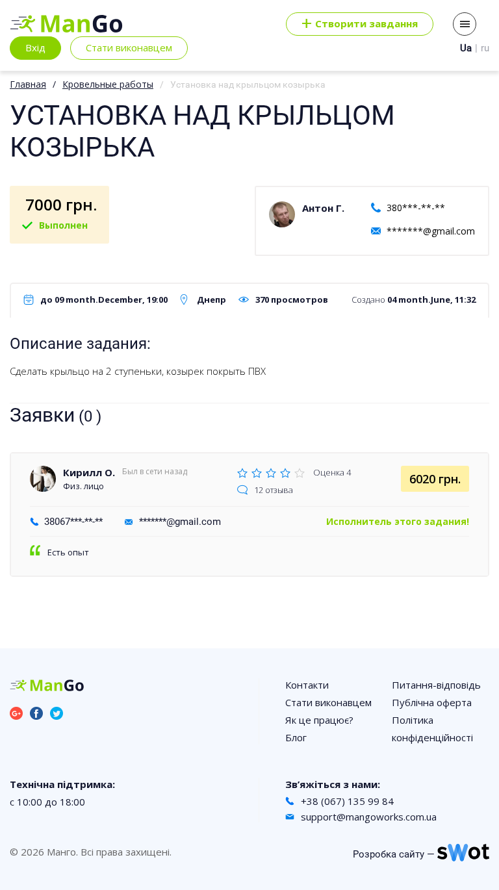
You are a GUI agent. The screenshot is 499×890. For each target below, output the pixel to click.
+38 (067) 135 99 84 (347, 801)
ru (485, 48)
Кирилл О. (89, 472)
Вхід (35, 47)
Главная (28, 84)
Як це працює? (319, 719)
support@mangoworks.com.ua (369, 816)
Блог (296, 737)
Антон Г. (323, 207)
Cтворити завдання (359, 24)
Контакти (307, 684)
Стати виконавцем (129, 47)
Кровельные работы (107, 84)
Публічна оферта (432, 702)
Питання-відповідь (436, 684)
